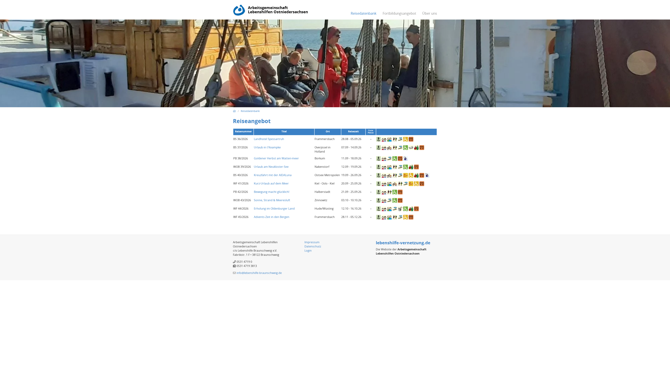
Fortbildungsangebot (399, 13)
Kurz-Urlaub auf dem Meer (271, 183)
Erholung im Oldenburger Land (274, 208)
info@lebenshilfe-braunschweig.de (259, 273)
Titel (284, 131)
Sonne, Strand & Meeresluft (272, 200)
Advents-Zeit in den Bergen (271, 217)
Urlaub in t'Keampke (267, 147)
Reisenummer (243, 131)
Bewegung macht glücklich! (271, 192)
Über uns (429, 13)
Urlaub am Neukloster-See (271, 167)
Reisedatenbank (364, 13)
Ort (328, 131)
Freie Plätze (371, 131)
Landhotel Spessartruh (269, 139)
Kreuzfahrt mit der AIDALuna (273, 175)
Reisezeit (353, 131)
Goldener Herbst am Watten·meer (276, 158)
